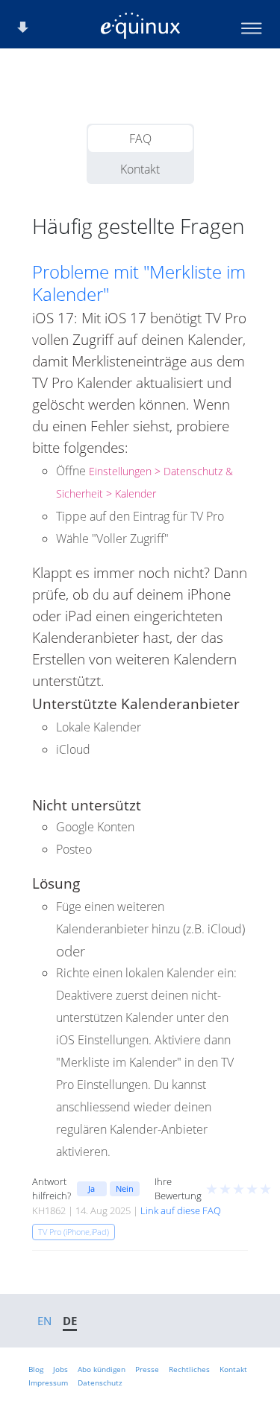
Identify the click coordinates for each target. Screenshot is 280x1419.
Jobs (60, 1369)
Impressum (48, 1382)
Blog (35, 1369)
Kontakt (140, 169)
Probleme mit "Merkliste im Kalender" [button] (139, 283)
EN (44, 1320)
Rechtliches (189, 1369)
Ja (91, 1188)
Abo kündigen (101, 1369)
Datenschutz (100, 1382)
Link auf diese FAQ (180, 1210)
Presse (147, 1369)
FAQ (140, 138)
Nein (125, 1188)
